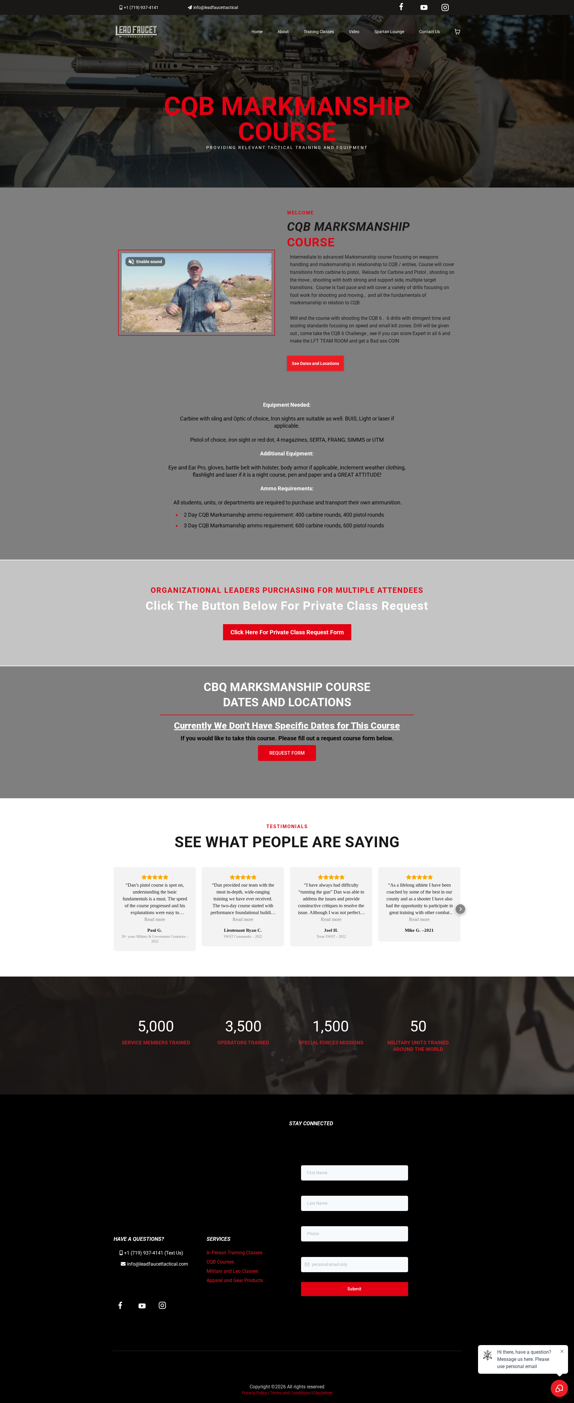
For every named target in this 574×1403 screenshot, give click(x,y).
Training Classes (319, 31)
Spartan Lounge (389, 31)
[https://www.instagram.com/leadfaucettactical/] (449, 7)
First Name (311, 1159)
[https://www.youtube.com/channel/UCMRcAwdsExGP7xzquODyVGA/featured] (427, 7)
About (283, 31)
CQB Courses (220, 1262)
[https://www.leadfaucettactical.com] (136, 31)
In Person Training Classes (234, 1252)
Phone (308, 1220)
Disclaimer (323, 1392)
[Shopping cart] (457, 32)
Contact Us (429, 31)
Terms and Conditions (291, 1392)
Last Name (311, 1189)
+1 (127, 1253)
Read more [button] (154, 919)
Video (354, 31)
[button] (113, 909)
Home (256, 31)
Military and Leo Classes (232, 1271)
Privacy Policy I (255, 1392)
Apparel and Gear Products (235, 1280)
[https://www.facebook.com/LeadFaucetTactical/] (405, 6)
